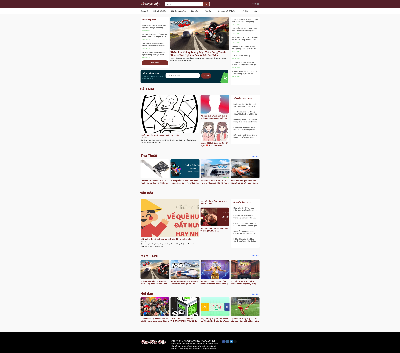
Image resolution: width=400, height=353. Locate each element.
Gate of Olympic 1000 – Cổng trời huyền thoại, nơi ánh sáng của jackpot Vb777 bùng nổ (214, 282)
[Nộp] (206, 4)
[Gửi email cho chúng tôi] (258, 4)
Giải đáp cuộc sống (178, 11)
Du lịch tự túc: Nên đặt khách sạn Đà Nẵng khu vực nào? (153, 54)
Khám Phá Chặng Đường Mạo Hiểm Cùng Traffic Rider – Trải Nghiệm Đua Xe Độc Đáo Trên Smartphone (198, 54)
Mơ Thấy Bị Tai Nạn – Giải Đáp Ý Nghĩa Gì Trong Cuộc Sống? (154, 27)
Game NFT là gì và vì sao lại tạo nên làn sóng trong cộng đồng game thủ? (155, 320)
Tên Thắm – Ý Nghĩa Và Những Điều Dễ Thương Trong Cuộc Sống (244, 30)
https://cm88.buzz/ (26, 336)
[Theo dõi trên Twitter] (255, 4)
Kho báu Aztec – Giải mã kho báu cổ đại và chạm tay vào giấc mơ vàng (245, 282)
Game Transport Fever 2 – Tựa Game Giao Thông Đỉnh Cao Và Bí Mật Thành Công (184, 282)
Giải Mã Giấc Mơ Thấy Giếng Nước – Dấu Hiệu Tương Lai (153, 45)
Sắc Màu (194, 11)
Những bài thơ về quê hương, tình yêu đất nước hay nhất (166, 239)
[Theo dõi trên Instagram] (252, 4)
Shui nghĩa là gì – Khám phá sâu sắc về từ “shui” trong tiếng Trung (245, 21)
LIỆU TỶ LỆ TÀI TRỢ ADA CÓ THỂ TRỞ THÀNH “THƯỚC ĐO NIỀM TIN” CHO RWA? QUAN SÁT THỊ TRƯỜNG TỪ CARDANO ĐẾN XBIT (184, 320)
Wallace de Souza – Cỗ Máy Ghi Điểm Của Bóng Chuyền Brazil (154, 36)
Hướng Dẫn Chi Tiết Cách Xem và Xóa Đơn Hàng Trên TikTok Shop (184, 182)
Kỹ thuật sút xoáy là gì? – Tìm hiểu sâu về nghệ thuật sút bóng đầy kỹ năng (245, 320)
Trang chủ (144, 11)
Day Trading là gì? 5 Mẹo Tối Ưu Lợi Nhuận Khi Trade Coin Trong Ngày (215, 320)
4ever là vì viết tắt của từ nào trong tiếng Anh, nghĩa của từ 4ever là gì (244, 48)
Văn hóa (208, 11)
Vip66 (2, 336)
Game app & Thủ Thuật (226, 11)
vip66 (16, 336)
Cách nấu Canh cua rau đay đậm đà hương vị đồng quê (244, 232)
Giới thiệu (244, 11)
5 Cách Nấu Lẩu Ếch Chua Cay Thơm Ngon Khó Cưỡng (244, 240)
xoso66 (9, 336)
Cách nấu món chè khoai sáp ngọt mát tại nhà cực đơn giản (245, 225)
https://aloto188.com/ (57, 336)
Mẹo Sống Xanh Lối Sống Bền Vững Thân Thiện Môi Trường (245, 121)
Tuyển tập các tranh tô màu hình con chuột (160, 135)
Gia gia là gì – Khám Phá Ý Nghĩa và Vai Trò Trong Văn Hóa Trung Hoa (245, 39)
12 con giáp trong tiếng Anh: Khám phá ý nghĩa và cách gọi (244, 64)
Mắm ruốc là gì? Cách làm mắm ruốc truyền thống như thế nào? (244, 209)
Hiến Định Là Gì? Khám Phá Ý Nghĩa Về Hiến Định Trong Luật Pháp (245, 136)
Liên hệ (256, 11)
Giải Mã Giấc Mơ (159, 11)
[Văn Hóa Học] (151, 4)
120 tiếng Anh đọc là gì (241, 56)
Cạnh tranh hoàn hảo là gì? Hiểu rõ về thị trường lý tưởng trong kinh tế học (245, 129)
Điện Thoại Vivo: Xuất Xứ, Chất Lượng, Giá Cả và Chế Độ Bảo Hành (214, 182)
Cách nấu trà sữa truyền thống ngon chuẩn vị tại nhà (244, 217)
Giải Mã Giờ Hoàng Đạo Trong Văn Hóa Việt (214, 202)
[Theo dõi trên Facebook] (250, 4)
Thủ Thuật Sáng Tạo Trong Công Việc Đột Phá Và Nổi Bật (245, 113)
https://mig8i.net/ (41, 336)
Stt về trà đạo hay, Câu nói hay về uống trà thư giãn (214, 229)
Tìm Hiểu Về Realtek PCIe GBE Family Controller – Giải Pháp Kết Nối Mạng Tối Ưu (154, 182)
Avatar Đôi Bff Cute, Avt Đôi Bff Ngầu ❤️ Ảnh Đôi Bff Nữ (214, 144)
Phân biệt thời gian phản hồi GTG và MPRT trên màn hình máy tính (243, 182)
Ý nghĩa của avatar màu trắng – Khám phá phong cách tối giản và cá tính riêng (214, 117)
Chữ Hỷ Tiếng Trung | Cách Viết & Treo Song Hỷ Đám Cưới (244, 73)
